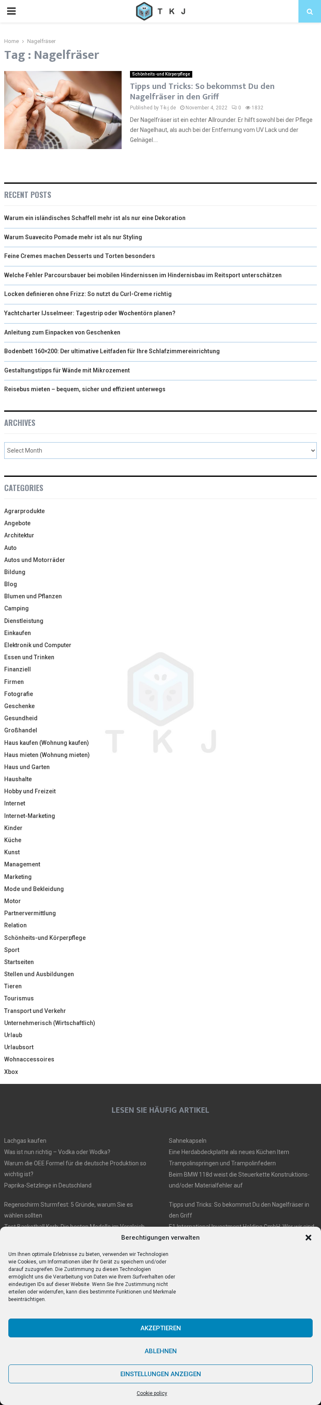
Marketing (18, 876)
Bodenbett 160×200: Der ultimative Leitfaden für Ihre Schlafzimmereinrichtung (112, 351)
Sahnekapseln (187, 1140)
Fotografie (18, 694)
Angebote (17, 523)
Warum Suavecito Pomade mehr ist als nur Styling (73, 237)
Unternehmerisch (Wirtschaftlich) (49, 1023)
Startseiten (19, 962)
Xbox (11, 1071)
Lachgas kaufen (25, 1140)
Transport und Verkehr (35, 1011)
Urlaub (13, 1035)
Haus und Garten (27, 767)
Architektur (19, 535)
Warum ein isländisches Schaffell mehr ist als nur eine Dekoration (95, 218)
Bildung (14, 572)
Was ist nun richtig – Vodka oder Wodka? (57, 1152)
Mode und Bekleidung (34, 889)
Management (22, 864)
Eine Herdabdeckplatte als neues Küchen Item (229, 1152)
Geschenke (19, 706)
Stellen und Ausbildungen (39, 974)
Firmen (14, 681)
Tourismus (19, 998)
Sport (11, 950)
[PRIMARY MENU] (11, 11)
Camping (16, 608)
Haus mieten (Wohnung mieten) (47, 755)
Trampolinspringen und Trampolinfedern (222, 1163)
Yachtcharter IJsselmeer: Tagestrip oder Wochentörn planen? (90, 313)
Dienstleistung (23, 621)
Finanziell (17, 669)
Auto (10, 547)
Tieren (13, 986)
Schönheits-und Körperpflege (161, 74)
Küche (12, 840)
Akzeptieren (160, 1328)
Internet (14, 803)
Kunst (12, 852)
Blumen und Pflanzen (33, 596)
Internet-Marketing (29, 816)
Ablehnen (161, 1351)
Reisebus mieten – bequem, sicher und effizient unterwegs (85, 389)
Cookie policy (152, 1393)
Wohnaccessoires (29, 1059)
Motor (12, 901)
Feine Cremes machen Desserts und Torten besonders (79, 256)
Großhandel (20, 730)
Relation (15, 925)
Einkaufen (17, 633)
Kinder (13, 828)
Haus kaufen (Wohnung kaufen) (46, 742)
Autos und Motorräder (34, 560)
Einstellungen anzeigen (160, 1374)
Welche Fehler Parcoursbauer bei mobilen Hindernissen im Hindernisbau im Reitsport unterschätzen (143, 275)
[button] (308, 1237)
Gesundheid (21, 718)
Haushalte (18, 779)
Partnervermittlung (30, 913)
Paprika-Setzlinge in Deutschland (48, 1185)
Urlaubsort (18, 1047)
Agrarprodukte (24, 511)
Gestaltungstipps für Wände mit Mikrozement (67, 370)
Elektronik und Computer (37, 645)
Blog (10, 584)
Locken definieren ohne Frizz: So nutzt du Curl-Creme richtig (88, 294)
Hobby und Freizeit (30, 791)
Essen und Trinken (29, 657)
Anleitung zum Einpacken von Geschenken (62, 332)
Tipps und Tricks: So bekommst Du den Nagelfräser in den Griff (202, 91)
